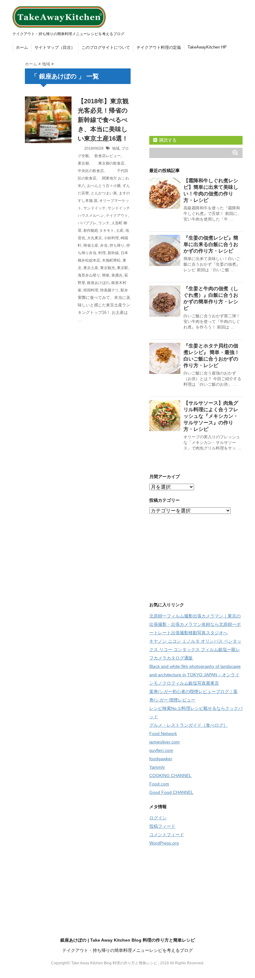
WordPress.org (164, 843)
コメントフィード (166, 834)
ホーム (22, 47)
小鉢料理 (111, 238)
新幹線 (113, 253)
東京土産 (90, 268)
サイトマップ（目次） (55, 47)
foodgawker (160, 758)
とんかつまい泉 (104, 193)
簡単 (105, 275)
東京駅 (122, 268)
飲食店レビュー (106, 156)
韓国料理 (90, 290)
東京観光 (107, 268)
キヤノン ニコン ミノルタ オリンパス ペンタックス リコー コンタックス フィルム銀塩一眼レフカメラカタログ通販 (195, 649)
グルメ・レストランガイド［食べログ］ (188, 725)
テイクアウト (117, 215)
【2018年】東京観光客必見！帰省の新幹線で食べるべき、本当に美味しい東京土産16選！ (103, 120)
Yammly (157, 767)
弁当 (104, 245)
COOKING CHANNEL (170, 775)
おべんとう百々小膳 (104, 186)
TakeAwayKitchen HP (207, 47)
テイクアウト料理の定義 (159, 47)
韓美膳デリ (109, 290)
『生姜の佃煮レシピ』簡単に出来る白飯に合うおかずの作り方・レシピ (210, 244)
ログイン (158, 817)
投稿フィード (162, 826)
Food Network (163, 733)
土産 (119, 230)
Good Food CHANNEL (171, 792)
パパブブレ (87, 223)
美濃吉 (117, 275)
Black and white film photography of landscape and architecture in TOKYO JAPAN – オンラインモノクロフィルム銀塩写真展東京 (195, 675)
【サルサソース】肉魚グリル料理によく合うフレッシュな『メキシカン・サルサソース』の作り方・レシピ (210, 416)
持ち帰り (116, 245)
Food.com (159, 783)
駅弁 (124, 290)
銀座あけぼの (98, 283)
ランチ (103, 223)
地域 (115, 148)
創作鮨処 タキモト (98, 230)
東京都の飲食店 (107, 163)
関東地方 (107, 178)
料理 (102, 253)
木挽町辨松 (111, 260)
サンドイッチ (94, 208)
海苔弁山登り (89, 275)
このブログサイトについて (105, 47)
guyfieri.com (161, 750)
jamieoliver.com (164, 741)
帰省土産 (90, 245)
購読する (167, 139)
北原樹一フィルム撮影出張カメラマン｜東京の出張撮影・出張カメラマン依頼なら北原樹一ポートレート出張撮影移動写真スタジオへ (195, 624)
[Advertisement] (196, 94)
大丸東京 (94, 238)
